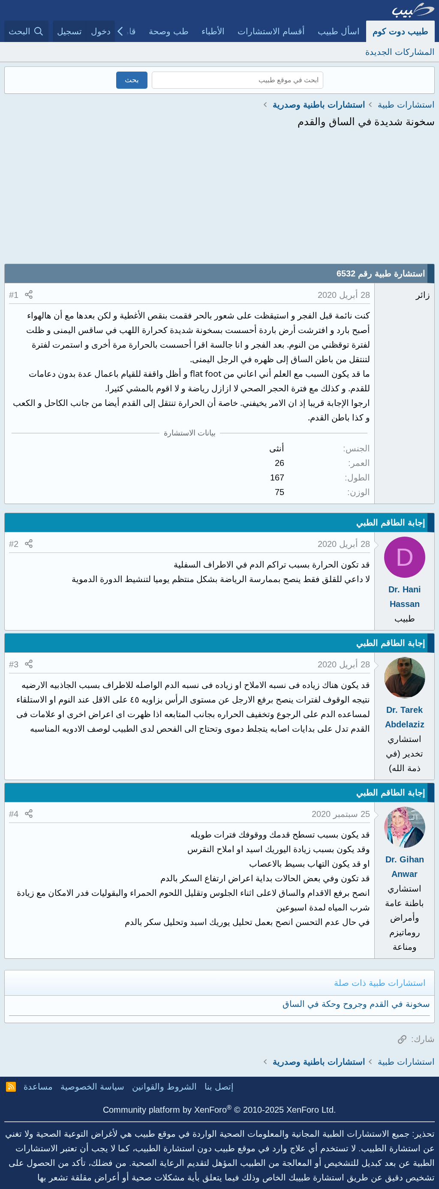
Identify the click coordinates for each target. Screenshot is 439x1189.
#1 (13, 295)
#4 (13, 814)
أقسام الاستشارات (271, 31)
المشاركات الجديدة (400, 52)
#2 (13, 544)
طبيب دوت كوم (400, 31)
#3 (13, 664)
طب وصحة (169, 31)
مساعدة (38, 1086)
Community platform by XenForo (219, 1109)
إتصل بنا (219, 1086)
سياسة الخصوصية (92, 1086)
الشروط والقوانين (164, 1086)
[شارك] (28, 294)
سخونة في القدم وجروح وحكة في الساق (356, 1004)
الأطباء (213, 31)
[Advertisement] (219, 199)
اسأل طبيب (339, 31)
